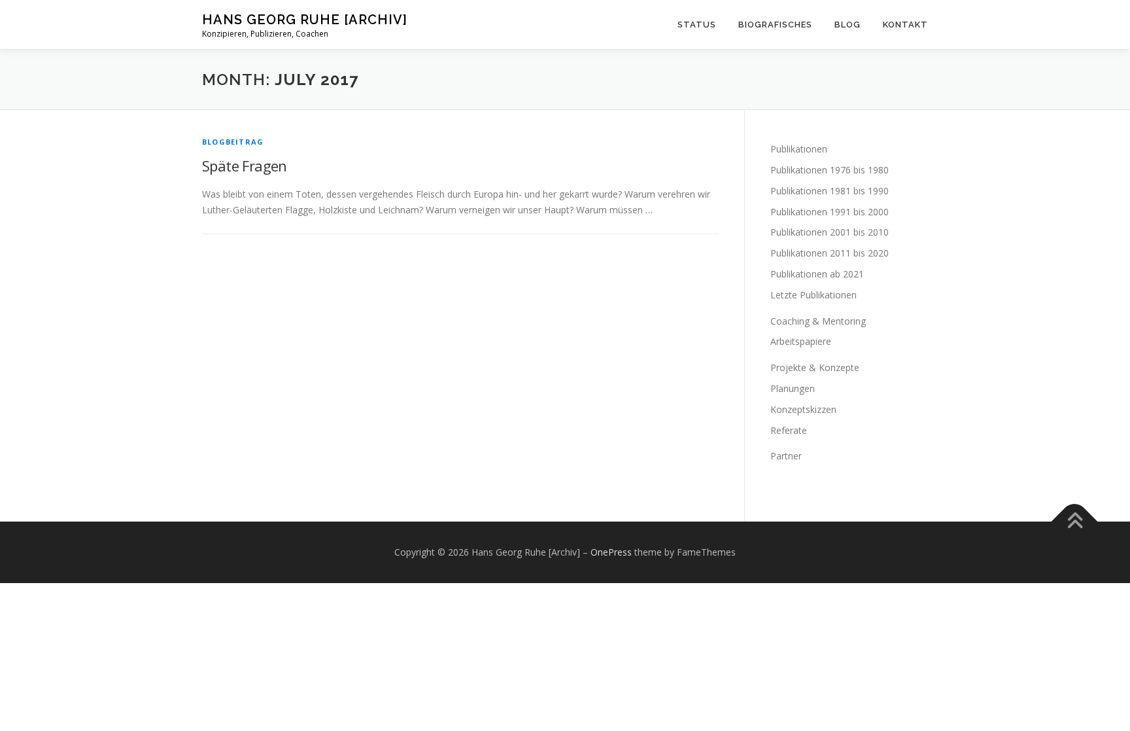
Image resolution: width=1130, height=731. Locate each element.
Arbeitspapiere (800, 341)
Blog (847, 24)
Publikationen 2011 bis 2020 (829, 253)
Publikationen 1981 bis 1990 (829, 191)
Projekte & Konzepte (814, 367)
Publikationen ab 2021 (817, 274)
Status (696, 24)
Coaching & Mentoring (818, 321)
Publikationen (798, 149)
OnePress (611, 552)
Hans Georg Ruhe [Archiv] (304, 19)
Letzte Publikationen (813, 295)
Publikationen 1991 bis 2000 (829, 211)
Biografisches (775, 24)
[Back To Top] (1075, 522)
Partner (786, 456)
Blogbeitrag (233, 142)
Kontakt (905, 24)
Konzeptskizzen (803, 409)
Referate (788, 430)
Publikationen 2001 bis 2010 (829, 232)
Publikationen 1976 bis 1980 (829, 170)
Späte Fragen (244, 165)
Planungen (792, 388)
